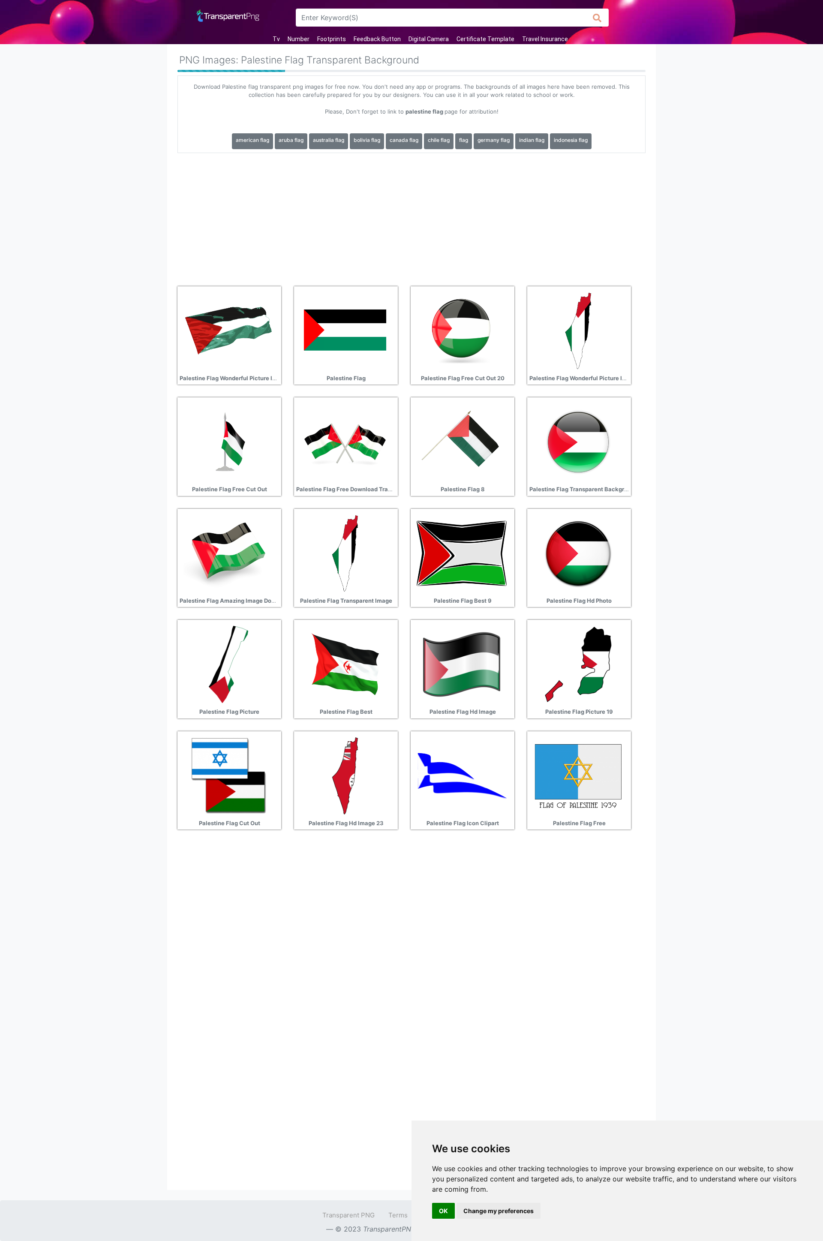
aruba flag (291, 140)
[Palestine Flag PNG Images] (345, 330)
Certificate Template (485, 39)
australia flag (328, 140)
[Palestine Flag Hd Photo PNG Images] (578, 552)
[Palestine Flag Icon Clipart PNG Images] (461, 775)
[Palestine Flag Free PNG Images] (578, 775)
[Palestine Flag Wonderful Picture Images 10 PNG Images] (578, 330)
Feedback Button (377, 39)
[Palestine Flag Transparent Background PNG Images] (578, 441)
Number (298, 39)
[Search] (597, 18)
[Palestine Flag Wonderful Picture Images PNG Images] (228, 330)
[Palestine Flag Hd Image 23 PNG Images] (345, 775)
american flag (252, 140)
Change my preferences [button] (498, 1210)
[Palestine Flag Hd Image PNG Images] (461, 664)
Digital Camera (428, 39)
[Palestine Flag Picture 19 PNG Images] (578, 664)
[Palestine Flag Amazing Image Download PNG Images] (228, 552)
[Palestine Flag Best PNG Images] (345, 664)
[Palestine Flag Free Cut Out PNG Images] (228, 441)
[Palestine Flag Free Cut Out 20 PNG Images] (461, 330)
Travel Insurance (545, 39)
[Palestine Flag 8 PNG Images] (461, 441)
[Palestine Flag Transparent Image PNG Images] (345, 552)
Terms (398, 1215)
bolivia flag (367, 140)
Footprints (331, 39)
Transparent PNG (348, 1215)
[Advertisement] (411, 216)
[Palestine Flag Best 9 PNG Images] (461, 552)
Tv (276, 39)
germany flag (494, 140)
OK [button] (443, 1210)
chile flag (439, 140)
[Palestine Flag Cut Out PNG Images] (228, 775)
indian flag (531, 140)
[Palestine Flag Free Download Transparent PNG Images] (345, 441)
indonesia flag (571, 140)
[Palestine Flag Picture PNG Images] (228, 664)
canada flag (404, 140)
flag (463, 140)
